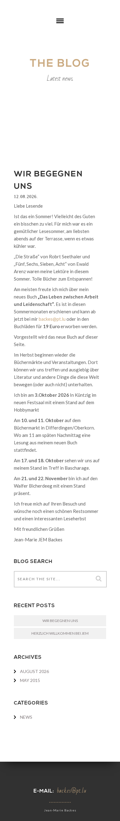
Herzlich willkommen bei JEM (60, 633)
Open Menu (60, 25)
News (26, 717)
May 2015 (30, 680)
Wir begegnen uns (60, 620)
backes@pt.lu (52, 319)
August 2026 (34, 671)
